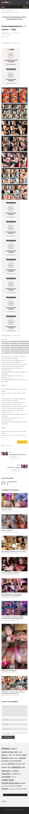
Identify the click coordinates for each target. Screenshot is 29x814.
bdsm (13, 755)
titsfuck (25, 788)
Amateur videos (16, 32)
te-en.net (4, 801)
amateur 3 (13, 748)
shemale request (12, 788)
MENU (3, 7)
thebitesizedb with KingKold (9, 670)
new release (6, 777)
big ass (18, 755)
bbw (10, 755)
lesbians (15, 771)
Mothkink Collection (7, 509)
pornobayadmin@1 (12, 481)
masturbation (6, 773)
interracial (5, 771)
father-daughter (18, 763)
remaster (19, 786)
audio (7, 755)
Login (26, 7)
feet (23, 764)
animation (20, 752)
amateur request (8, 752)
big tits (24, 755)
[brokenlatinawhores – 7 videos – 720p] (14, 500)
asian (4, 755)
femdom (4, 767)
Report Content (22, 442)
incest (23, 767)
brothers (16, 758)
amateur (5, 445)
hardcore (11, 445)
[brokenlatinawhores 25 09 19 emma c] (14, 455)
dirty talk (11, 764)
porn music (13, 785)
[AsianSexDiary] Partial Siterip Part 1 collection (14, 551)
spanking (17, 788)
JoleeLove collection (7, 530)
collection (22, 758)
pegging (23, 783)
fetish (9, 767)
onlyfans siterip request (11, 783)
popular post (6, 785)
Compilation (5, 761)
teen (21, 788)
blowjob (5, 758)
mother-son (16, 773)
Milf (11, 773)
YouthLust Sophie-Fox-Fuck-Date (10, 572)
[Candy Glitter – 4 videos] (14, 468)
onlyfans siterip (8, 780)
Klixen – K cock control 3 (16, 794)
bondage (10, 758)
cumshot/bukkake (15, 761)
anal (8, 445)
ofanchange (13, 776)
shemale (5, 789)
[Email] (7, 483)
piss (2, 785)
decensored (4, 763)
